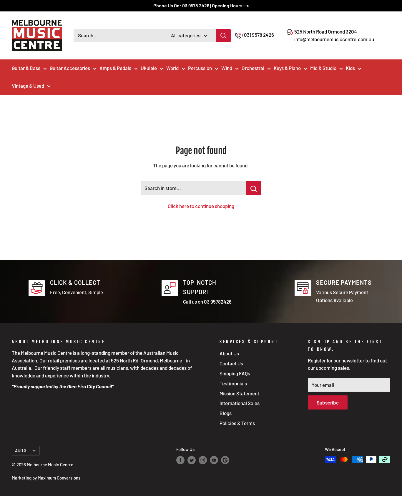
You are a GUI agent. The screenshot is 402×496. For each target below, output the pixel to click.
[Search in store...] (253, 188)
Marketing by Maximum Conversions (46, 477)
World (172, 68)
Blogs (226, 413)
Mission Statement (239, 393)
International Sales (240, 403)
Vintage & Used (28, 86)
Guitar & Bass (26, 68)
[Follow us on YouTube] (214, 460)
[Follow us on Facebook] (180, 460)
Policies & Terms (237, 423)
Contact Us (231, 363)
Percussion (200, 68)
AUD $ (20, 450)
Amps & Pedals (115, 68)
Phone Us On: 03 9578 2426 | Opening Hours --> (201, 5)
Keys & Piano (287, 68)
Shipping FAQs (235, 373)
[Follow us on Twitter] (191, 460)
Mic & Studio (323, 68)
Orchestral (253, 68)
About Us (229, 353)
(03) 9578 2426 (258, 35)
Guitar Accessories (70, 68)
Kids (350, 68)
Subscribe (328, 402)
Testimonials (233, 383)
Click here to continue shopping (201, 206)
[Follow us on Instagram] (203, 460)
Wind (226, 68)
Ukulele (149, 68)
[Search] (223, 35)
